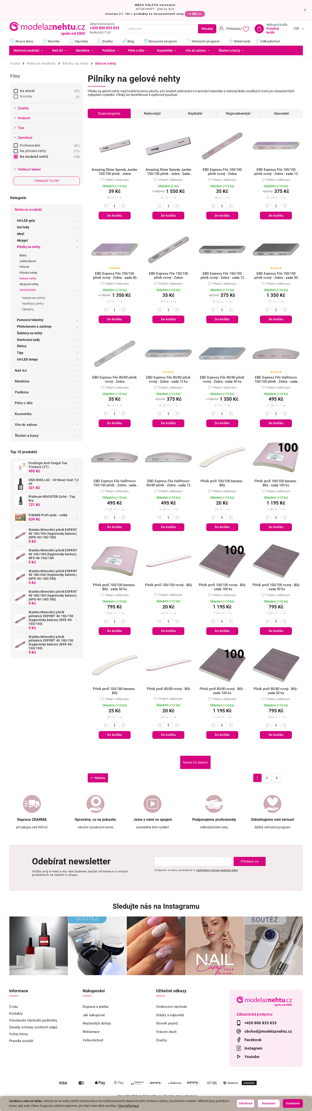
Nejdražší (195, 113)
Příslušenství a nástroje (34, 326)
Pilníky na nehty (28, 247)
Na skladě (49, 91)
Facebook (253, 1039)
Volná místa (18, 1034)
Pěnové (24, 267)
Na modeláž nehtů (49, 156)
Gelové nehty (27, 278)
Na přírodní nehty (49, 151)
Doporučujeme (109, 113)
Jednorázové (27, 261)
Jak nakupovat (94, 1015)
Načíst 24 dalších (195, 762)
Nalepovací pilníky (33, 298)
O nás (13, 1007)
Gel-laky (23, 227)
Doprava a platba (95, 1007)
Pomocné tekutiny (30, 320)
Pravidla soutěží (21, 1041)
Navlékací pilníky (33, 303)
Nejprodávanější (238, 113)
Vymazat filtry (46, 181)
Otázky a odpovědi (170, 1015)
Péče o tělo (24, 403)
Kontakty (16, 1013)
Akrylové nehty (28, 284)
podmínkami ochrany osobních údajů (217, 870)
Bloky (23, 255)
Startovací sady (28, 340)
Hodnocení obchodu (171, 1007)
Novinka (49, 96)
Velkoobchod (93, 1040)
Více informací (128, 1106)
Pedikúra (22, 392)
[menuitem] (28, 50)
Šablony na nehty (29, 333)
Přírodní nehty (28, 272)
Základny (28, 309)
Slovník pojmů (167, 1023)
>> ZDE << (194, 14)
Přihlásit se (250, 861)
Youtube (251, 1056)
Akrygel (22, 240)
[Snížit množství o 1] (106, 206)
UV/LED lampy (27, 359)
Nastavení (268, 1103)
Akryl (20, 234)
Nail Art (21, 371)
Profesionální (49, 145)
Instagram (253, 1048)
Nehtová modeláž (28, 210)
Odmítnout (245, 1103)
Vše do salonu (26, 425)
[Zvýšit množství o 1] (123, 206)
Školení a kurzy (27, 436)
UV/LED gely (26, 220)
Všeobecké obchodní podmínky (33, 1020)
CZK (296, 28)
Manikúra (22, 381)
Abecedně (281, 113)
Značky (161, 1040)
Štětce (22, 346)
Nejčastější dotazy (97, 1023)
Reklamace (91, 1032)
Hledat (207, 29)
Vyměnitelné (27, 290)
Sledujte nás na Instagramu (156, 906)
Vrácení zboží (166, 1032)
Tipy (20, 353)
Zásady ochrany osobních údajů (33, 1027)
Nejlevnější (152, 113)
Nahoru (100, 778)
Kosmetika (23, 414)
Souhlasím (293, 1103)
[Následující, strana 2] (267, 778)
